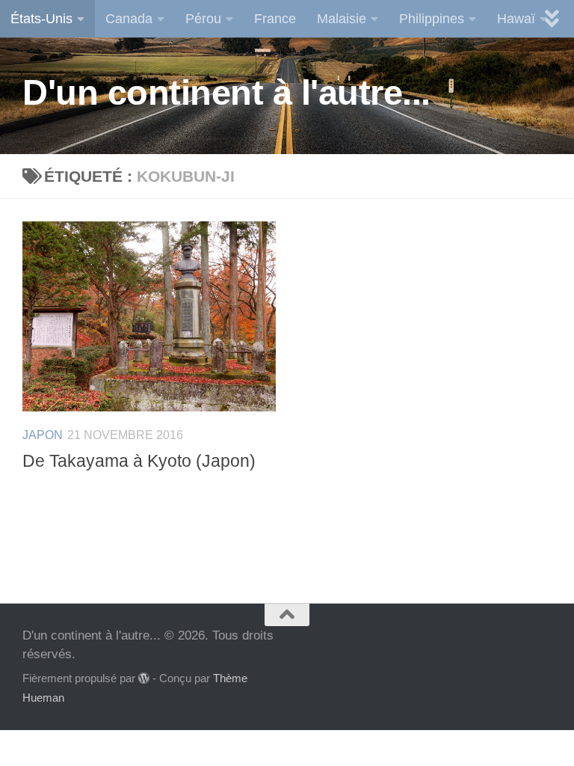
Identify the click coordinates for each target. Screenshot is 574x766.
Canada (128, 18)
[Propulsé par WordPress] (143, 678)
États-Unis (41, 18)
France (275, 18)
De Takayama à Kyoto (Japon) (139, 461)
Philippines (431, 18)
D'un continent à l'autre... (226, 92)
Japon (42, 435)
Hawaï (516, 18)
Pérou (203, 18)
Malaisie (341, 18)
